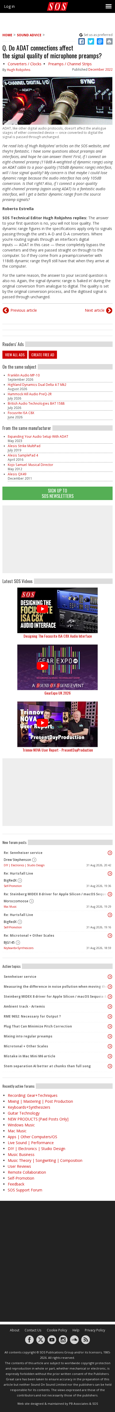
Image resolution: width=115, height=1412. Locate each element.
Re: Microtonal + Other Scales (29, 935)
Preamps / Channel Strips (70, 63)
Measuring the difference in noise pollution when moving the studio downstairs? (56, 986)
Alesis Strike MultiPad (24, 446)
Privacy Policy (95, 1330)
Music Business (21, 1154)
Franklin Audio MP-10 (24, 375)
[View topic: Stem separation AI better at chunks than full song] (110, 1066)
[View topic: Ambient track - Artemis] (110, 1006)
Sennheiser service (20, 976)
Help (75, 1330)
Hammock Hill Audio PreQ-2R (30, 394)
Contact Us (33, 1330)
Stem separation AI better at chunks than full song (47, 1066)
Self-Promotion (13, 886)
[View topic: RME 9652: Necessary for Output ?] (110, 1016)
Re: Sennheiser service (23, 852)
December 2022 (100, 69)
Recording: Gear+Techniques (32, 1095)
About (14, 1330)
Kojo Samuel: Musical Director (30, 464)
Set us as (98, 35)
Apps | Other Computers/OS (32, 1136)
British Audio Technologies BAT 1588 (36, 403)
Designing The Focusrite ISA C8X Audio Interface (58, 636)
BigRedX (10, 880)
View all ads (15, 354)
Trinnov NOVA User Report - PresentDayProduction (57, 750)
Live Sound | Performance (31, 1142)
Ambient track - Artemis (24, 1006)
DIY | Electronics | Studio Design (24, 865)
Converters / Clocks (24, 63)
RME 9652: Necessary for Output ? (32, 1016)
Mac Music (10, 906)
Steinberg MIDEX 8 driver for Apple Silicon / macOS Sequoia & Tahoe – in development (56, 996)
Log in (9, 6)
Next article (95, 310)
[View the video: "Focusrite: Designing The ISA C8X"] (57, 610)
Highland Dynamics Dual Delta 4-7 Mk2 (37, 384)
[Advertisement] (57, 539)
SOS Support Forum (25, 1189)
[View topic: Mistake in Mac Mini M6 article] (110, 1056)
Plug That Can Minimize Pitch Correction (38, 1026)
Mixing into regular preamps (28, 1036)
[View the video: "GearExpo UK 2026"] (57, 667)
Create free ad (42, 354)
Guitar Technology (24, 1113)
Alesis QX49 (17, 474)
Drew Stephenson (17, 859)
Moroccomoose (16, 901)
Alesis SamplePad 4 (23, 455)
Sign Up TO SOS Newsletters (58, 493)
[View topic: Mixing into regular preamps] (110, 1036)
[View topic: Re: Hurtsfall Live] (110, 873)
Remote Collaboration (27, 1172)
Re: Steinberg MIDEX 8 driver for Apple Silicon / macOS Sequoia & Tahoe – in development (56, 894)
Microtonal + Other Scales (26, 1046)
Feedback (16, 1184)
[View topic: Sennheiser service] (110, 976)
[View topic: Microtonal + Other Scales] (110, 1046)
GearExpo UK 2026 (57, 693)
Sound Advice (29, 35)
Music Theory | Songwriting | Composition (45, 1160)
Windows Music (21, 1124)
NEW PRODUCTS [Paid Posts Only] (38, 1119)
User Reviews (19, 1166)
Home (7, 35)
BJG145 (9, 942)
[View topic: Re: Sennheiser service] (110, 852)
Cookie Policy (57, 1330)
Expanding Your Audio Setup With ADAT (38, 436)
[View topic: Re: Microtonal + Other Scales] (110, 935)
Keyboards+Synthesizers (18, 948)
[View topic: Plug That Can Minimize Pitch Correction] (110, 1026)
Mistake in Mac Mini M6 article (29, 1056)
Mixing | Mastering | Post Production (40, 1101)
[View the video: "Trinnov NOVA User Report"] (57, 724)
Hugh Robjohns (18, 69)
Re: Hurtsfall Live (18, 873)
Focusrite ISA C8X (21, 413)
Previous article (23, 310)
